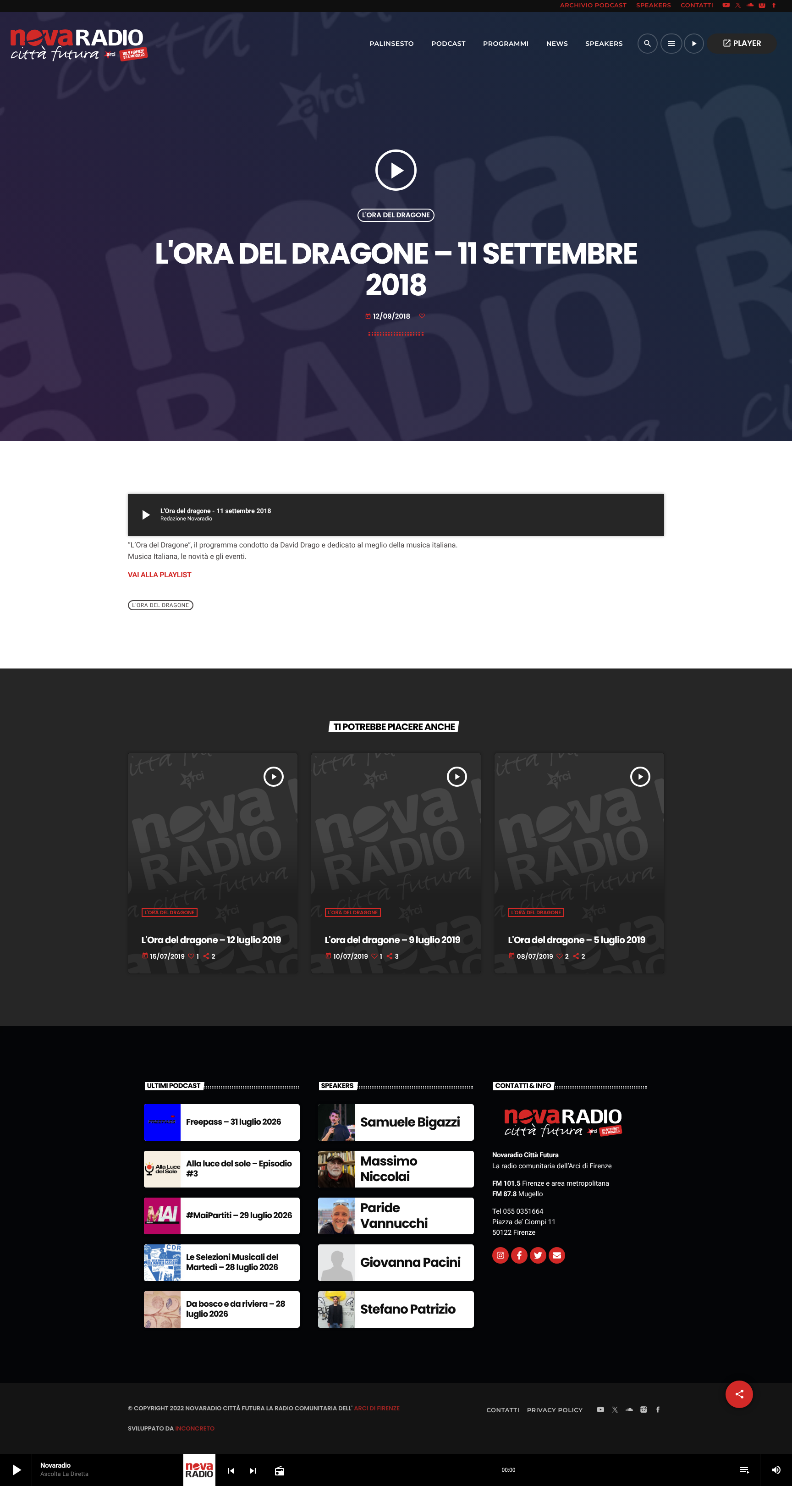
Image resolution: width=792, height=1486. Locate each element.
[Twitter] (538, 1255)
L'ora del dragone (396, 215)
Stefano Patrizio (408, 1309)
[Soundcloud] (750, 6)
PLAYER (741, 43)
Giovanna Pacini (410, 1262)
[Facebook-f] (519, 1255)
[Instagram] (762, 6)
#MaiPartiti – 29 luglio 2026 (239, 1215)
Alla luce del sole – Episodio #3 (239, 1169)
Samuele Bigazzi (410, 1122)
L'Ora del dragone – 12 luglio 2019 (211, 940)
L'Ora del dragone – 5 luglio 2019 (576, 940)
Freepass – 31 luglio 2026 (233, 1122)
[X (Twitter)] (738, 6)
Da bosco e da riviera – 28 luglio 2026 (235, 1309)
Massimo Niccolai (388, 1169)
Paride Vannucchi (394, 1215)
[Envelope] (557, 1255)
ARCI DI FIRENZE (377, 1408)
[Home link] (59, 43)
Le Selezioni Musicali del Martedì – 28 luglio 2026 (232, 1262)
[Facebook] (774, 6)
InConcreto (194, 1428)
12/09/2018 (388, 316)
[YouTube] (726, 6)
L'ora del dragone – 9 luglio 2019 (393, 940)
